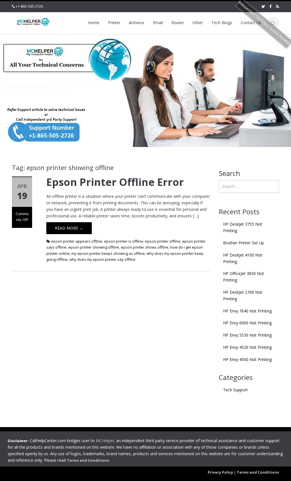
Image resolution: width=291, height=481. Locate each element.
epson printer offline (162, 241)
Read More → (69, 228)
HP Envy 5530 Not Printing (247, 335)
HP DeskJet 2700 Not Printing (242, 295)
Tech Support (235, 389)
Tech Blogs (221, 22)
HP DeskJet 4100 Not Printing (242, 258)
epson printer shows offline (145, 247)
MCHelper (105, 440)
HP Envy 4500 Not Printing (247, 359)
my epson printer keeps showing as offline (108, 253)
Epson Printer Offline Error (115, 182)
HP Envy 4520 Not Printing (247, 347)
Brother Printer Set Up (243, 242)
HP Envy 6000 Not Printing (247, 322)
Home (93, 22)
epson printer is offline (123, 241)
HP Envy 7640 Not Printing (247, 311)
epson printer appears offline (76, 241)
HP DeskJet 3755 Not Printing (242, 227)
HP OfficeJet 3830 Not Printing (243, 277)
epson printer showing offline (93, 247)
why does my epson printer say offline (102, 259)
